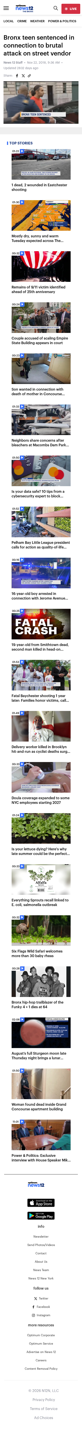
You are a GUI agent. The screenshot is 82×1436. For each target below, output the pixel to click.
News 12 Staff (13, 62)
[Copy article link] (29, 76)
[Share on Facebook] (17, 76)
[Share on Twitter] (23, 76)
